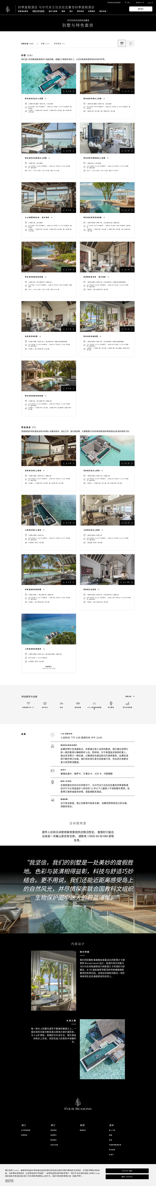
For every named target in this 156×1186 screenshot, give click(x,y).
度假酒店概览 (23, 11)
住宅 (110, 1140)
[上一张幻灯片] (63, 91)
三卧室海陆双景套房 (33, 649)
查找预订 (54, 1135)
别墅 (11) (45, 44)
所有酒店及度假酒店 (114, 2)
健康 (63, 11)
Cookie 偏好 (127, 1171)
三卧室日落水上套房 (33, 530)
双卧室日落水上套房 (33, 471)
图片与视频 (53, 11)
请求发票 (54, 1130)
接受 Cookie (127, 1177)
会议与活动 (54, 1145)
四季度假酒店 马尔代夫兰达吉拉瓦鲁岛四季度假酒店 (56, 7)
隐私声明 (9, 1181)
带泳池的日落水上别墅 (92, 99)
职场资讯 (24, 1135)
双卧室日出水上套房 (91, 471)
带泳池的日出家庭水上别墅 (36, 158)
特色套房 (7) (59, 44)
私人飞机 (112, 1130)
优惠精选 (91, 11)
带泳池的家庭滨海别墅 (34, 277)
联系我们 (54, 1140)
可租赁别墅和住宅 (115, 1145)
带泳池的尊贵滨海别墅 (92, 217)
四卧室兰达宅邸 (89, 589)
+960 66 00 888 (49, 668)
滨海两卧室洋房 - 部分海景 (94, 277)
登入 (129, 2)
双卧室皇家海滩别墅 (33, 589)
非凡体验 (112, 1150)
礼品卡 (111, 1154)
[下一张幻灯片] (73, 91)
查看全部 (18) (27, 44)
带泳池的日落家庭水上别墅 (94, 158)
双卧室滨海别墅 (31, 336)
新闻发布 (83, 1130)
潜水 (71, 11)
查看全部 (128, 696)
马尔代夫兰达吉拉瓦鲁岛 (78, 20)
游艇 (110, 1135)
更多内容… (103, 11)
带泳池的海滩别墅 (90, 336)
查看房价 (141, 9)
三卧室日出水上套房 (91, 530)
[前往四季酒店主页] (8, 9)
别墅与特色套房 (39, 11)
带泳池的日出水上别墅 (34, 99)
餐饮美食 (80, 11)
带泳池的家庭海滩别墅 (34, 396)
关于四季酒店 (25, 1130)
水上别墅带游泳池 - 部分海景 (37, 217)
